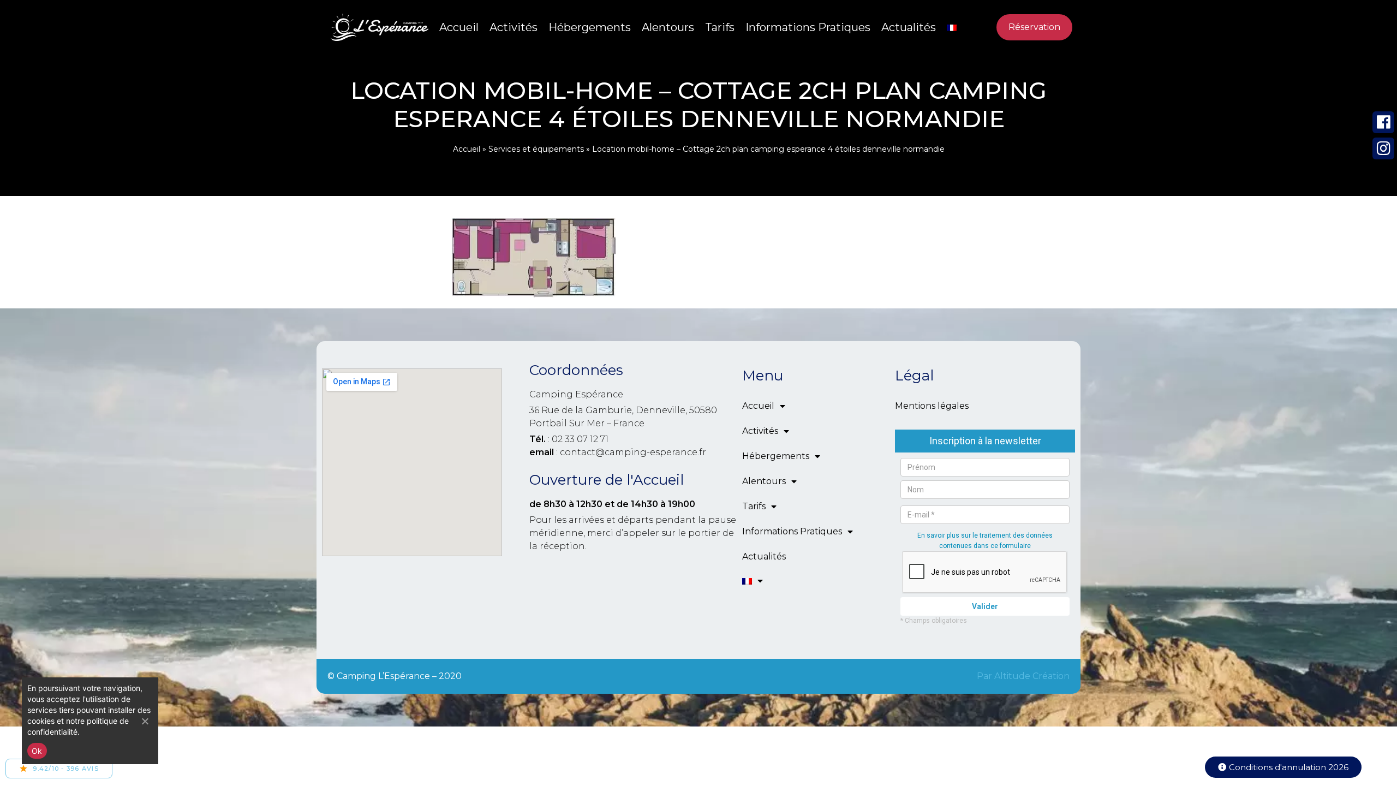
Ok (37, 750)
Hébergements (589, 27)
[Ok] (144, 721)
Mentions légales (932, 406)
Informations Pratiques (807, 27)
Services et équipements (536, 149)
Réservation (1034, 27)
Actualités (908, 27)
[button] (1283, 767)
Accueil (459, 27)
